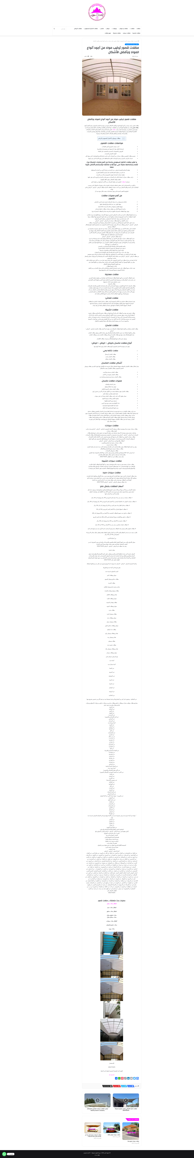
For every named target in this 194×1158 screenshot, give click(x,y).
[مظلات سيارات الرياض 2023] (111, 1127)
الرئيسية (136, 41)
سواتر (108, 28)
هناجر (102, 28)
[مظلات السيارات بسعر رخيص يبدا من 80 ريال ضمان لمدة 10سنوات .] (92, 1127)
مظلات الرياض (78, 28)
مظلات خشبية (136, 33)
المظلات (124, 182)
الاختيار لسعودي (87, 1152)
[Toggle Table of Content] (123, 138)
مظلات (138, 28)
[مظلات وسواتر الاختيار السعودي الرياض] (97, 12)
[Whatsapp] (4, 1154)
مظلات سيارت (126, 33)
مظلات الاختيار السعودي (91, 28)
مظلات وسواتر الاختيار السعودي (126, 41)
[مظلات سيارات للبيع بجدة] (130, 1131)
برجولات (115, 28)
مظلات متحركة (117, 33)
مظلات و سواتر (124, 28)
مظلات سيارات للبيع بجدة (133, 1141)
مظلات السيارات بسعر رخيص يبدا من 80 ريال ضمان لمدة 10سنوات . (93, 1135)
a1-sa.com (111, 1075)
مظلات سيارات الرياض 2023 (114, 1135)
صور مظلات (108, 33)
